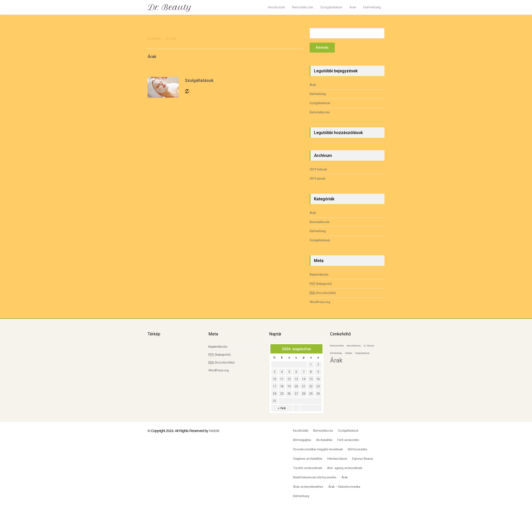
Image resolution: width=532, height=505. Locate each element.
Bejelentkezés (319, 274)
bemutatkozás (354, 345)
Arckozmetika (337, 345)
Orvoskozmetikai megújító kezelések (318, 449)
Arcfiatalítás (324, 440)
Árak (353, 7)
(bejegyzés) (321, 284)
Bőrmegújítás (302, 440)
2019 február (318, 169)
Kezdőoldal (276, 7)
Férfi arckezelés (348, 440)
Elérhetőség (372, 7)
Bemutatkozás (302, 7)
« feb (282, 408)
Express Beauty (362, 459)
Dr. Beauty (170, 7)
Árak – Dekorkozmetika (344, 487)
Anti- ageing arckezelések (344, 468)
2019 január (317, 178)
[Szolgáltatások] (163, 87)
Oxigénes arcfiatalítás (307, 459)
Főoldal (348, 353)
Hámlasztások (337, 459)
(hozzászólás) (323, 293)
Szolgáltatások (331, 7)
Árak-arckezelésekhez (308, 487)
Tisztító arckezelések (307, 468)
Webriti (214, 431)
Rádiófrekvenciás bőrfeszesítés (314, 477)
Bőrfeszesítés (357, 449)
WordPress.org (320, 302)
